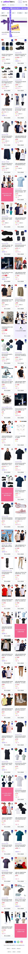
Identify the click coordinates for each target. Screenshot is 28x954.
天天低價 (10, 19)
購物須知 (19, 948)
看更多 (10, 35)
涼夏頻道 (10, 22)
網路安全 (9, 951)
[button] (12, 36)
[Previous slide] (2, 45)
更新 (23, 945)
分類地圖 (18, 951)
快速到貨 (10, 17)
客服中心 (8, 948)
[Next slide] (12, 45)
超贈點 (25, 8)
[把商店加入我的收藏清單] (25, 336)
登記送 (10, 11)
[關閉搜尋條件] (8, 4)
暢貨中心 (10, 14)
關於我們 (13, 948)
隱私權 (14, 951)
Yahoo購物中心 (9, 2)
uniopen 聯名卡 (16, 8)
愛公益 (10, 33)
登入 (20, 1)
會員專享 (10, 30)
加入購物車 (8, 63)
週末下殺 (10, 28)
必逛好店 (10, 25)
